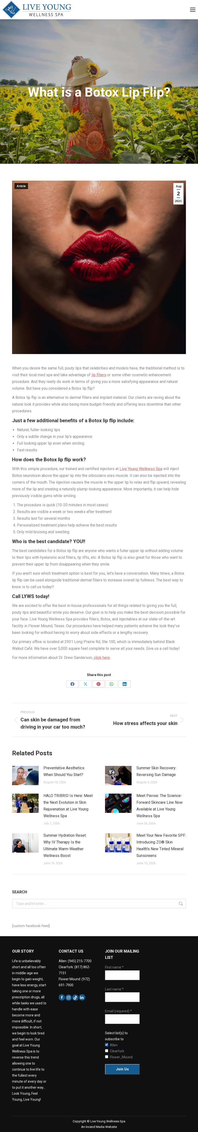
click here (102, 657)
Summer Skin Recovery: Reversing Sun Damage (156, 771)
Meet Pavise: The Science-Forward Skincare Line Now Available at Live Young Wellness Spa (159, 805)
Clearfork (113, 1051)
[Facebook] (72, 684)
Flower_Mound (113, 1057)
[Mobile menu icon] (193, 10)
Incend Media (95, 1127)
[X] (85, 684)
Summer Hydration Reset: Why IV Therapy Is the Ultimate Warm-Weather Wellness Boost (64, 845)
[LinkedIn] (125, 684)
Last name (114, 989)
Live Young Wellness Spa (141, 469)
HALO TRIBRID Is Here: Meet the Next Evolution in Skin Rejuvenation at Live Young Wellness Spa (68, 805)
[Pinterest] (98, 684)
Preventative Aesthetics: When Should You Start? (64, 771)
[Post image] (25, 775)
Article (21, 186)
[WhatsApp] (112, 684)
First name (114, 967)
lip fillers (99, 375)
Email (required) (118, 1011)
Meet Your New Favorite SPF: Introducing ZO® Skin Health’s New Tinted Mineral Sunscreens (161, 845)
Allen (113, 1045)
